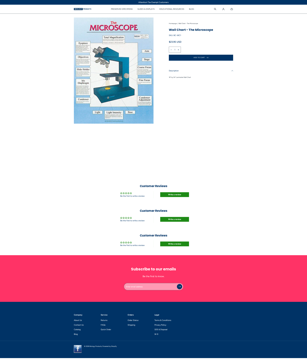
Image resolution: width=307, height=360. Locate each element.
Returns (104, 320)
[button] (215, 9)
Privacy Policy (160, 325)
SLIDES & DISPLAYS (146, 9)
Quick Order (106, 329)
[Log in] (223, 9)
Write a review (174, 194)
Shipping (131, 325)
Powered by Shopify (109, 346)
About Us (78, 320)
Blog (76, 334)
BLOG (191, 9)
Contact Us (79, 325)
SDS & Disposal (160, 329)
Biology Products (96, 346)
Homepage (173, 23)
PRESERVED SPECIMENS (122, 9)
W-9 (156, 334)
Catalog (77, 329)
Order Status (133, 320)
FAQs (103, 325)
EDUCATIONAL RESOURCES (171, 9)
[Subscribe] (179, 286)
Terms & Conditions (162, 320)
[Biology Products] (82, 9)
